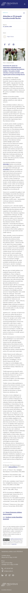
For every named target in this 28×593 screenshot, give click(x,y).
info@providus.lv (8, 571)
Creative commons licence (15, 538)
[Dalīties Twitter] (9, 44)
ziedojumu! (14, 544)
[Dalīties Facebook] (4, 44)
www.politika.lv (13, 467)
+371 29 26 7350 (8, 568)
